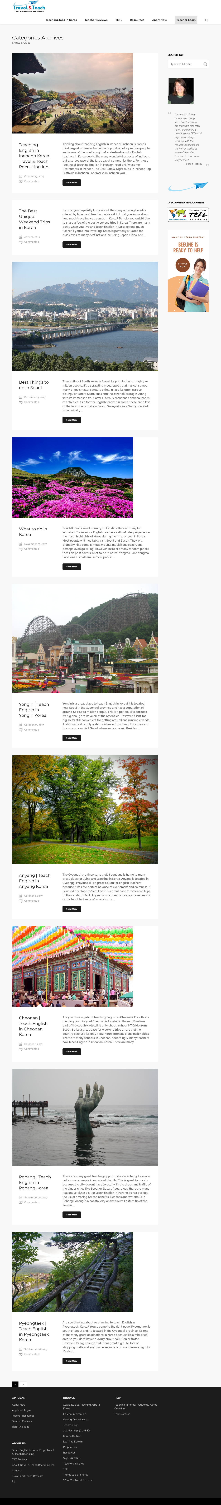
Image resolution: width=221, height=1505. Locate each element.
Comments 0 (32, 181)
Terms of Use (122, 1414)
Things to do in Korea (75, 1474)
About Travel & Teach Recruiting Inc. (33, 1465)
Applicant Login (21, 1410)
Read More (72, 182)
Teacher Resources (23, 1415)
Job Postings (70, 1425)
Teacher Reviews (96, 20)
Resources (137, 20)
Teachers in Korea (73, 1463)
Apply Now (159, 20)
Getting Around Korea (76, 1419)
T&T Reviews (19, 1459)
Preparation (70, 1447)
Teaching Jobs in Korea (61, 20)
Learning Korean (73, 1441)
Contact (16, 1470)
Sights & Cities (71, 1458)
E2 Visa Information (74, 1414)
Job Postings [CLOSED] (76, 1430)
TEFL (119, 20)
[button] (207, 20)
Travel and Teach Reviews (27, 1476)
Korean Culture (72, 1436)
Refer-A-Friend (20, 1426)
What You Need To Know (77, 1480)
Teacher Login (186, 20)
